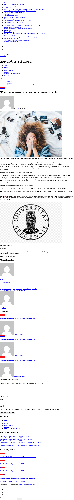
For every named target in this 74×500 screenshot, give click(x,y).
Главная (6, 65)
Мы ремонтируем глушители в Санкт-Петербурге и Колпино (22, 25)
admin (17, 109)
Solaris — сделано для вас (11, 6)
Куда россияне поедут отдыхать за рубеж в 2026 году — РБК (18, 289)
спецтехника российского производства (12, 481)
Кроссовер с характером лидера (13, 22)
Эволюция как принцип (11, 41)
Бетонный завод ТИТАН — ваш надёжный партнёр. (20, 11)
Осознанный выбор (10, 30)
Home (5, 3)
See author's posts (5, 282)
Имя (2, 399)
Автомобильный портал (16, 61)
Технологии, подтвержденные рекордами (16, 40)
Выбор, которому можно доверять (14, 17)
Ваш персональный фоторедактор (14, 12)
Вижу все (6, 14)
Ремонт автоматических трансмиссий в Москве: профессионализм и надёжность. (29, 37)
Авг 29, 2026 (21, 334)
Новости (6, 75)
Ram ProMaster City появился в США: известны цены (18, 318)
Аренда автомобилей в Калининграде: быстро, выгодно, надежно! (24, 9)
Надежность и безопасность (12, 27)
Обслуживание (8, 70)
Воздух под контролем (11, 15)
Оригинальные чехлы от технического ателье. (18, 28)
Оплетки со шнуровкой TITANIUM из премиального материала (19, 445)
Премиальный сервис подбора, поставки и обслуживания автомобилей (26, 33)
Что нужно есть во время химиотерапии (12, 290)
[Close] (0, 497)
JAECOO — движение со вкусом (14, 4)
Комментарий (5, 396)
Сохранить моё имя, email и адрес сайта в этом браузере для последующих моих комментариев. (31, 409)
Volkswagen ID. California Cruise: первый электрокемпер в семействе (21, 442)
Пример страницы (9, 35)
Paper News (22, 484)
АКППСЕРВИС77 (9, 7)
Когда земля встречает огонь (12, 19)
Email (2, 402)
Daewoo (6, 67)
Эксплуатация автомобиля (12, 73)
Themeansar (31, 484)
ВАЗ (5, 69)
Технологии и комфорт (11, 38)
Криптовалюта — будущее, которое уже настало (18, 20)
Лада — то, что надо (10, 24)
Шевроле (6, 72)
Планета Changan (9, 32)
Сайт (1, 406)
